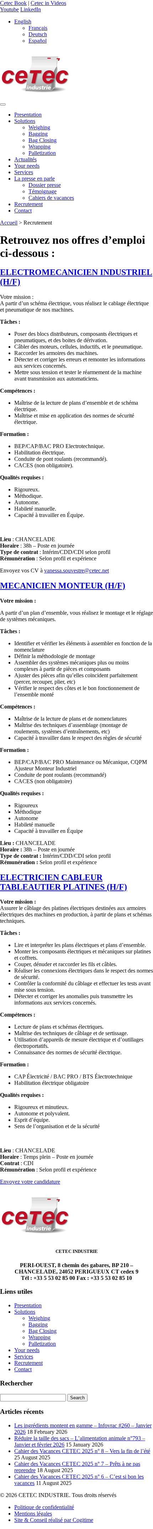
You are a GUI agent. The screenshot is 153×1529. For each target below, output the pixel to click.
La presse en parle (34, 179)
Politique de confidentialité (44, 1507)
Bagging (38, 134)
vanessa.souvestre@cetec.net (76, 570)
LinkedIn (30, 9)
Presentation (28, 115)
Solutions (24, 121)
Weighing (39, 127)
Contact (23, 211)
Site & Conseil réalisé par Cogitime (53, 1520)
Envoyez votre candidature (30, 1182)
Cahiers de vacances (51, 198)
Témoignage (42, 191)
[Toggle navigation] (3, 104)
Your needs (26, 166)
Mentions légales (33, 1514)
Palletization (42, 153)
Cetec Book (13, 3)
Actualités (25, 159)
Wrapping (39, 147)
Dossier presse (44, 185)
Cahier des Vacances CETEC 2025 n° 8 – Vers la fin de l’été (82, 1451)
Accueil (8, 223)
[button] (22, 21)
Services (23, 172)
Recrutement (28, 204)
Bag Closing (42, 140)
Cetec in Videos (48, 3)
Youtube (9, 9)
